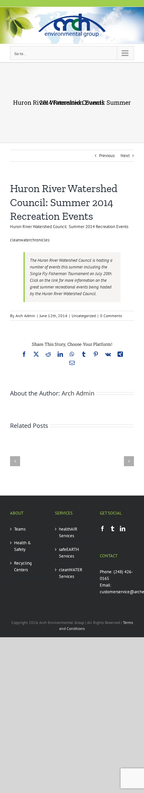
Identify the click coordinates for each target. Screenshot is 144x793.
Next (125, 155)
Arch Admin (25, 315)
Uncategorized (84, 315)
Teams (19, 529)
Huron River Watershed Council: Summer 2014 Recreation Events (69, 226)
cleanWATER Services (70, 573)
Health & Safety (22, 546)
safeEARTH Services (69, 553)
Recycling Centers (23, 566)
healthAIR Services (68, 532)
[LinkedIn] (122, 528)
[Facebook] (102, 528)
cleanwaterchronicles (29, 240)
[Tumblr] (112, 528)
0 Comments (111, 315)
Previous (107, 155)
